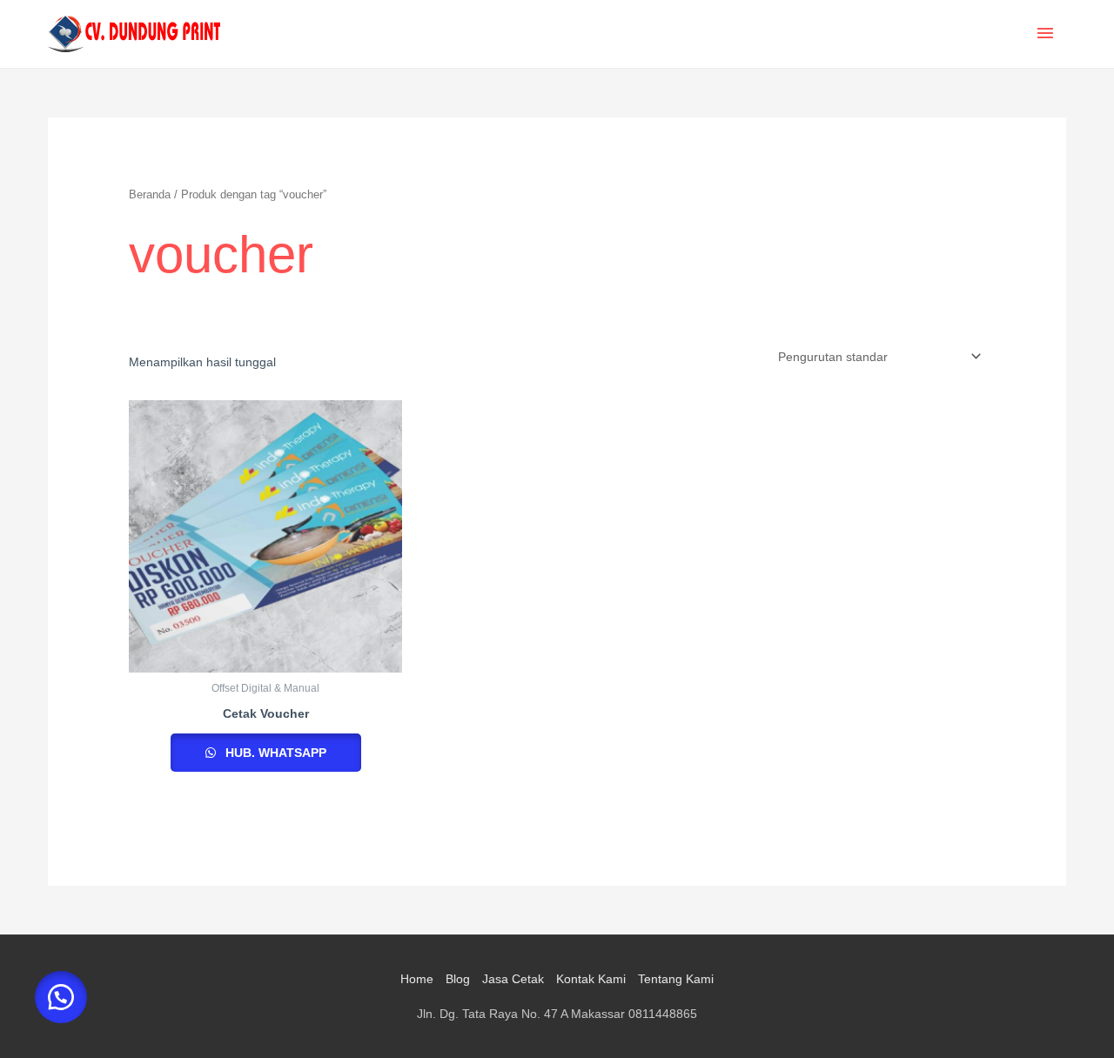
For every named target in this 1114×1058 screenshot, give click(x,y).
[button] (61, 997)
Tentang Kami (676, 979)
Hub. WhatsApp (274, 753)
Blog (458, 979)
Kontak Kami (591, 979)
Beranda (150, 194)
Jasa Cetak (513, 979)
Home (416, 979)
